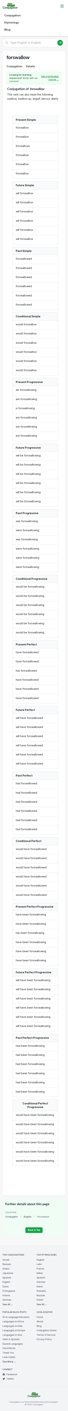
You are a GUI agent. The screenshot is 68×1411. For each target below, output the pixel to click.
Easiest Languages (13, 1343)
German (7, 1299)
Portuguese (9, 1291)
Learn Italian (9, 1357)
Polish (40, 1299)
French (6, 1295)
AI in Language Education (16, 1317)
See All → (8, 1304)
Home (40, 1317)
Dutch (6, 1286)
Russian (7, 1264)
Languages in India (12, 1326)
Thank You (8, 1352)
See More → (9, 1361)
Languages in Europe (14, 1330)
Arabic (6, 1268)
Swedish (41, 1291)
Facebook (11, 1374)
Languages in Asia (12, 1335)
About (40, 1321)
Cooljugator (11, 1216)
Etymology (11, 22)
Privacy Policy (44, 1339)
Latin (39, 1264)
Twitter (10, 1378)
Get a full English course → (50, 78)
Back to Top (34, 1230)
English (27, 1216)
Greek (6, 1259)
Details (30, 66)
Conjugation (12, 15)
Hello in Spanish (11, 1339)
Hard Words (9, 1348)
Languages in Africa (13, 1321)
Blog (7, 29)
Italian (40, 1273)
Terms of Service (46, 1335)
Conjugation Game (47, 1330)
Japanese (8, 1273)
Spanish (7, 1277)
